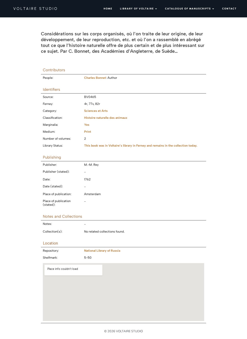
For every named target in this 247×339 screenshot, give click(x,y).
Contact (229, 8)
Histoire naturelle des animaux (105, 118)
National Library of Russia (102, 250)
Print (87, 131)
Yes (86, 125)
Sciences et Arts (96, 111)
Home (108, 8)
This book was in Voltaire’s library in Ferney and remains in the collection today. (140, 145)
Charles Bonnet (95, 78)
